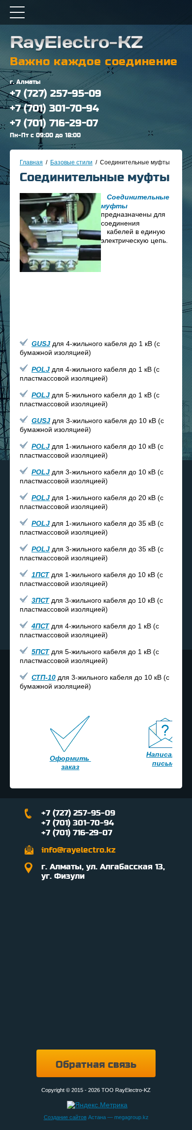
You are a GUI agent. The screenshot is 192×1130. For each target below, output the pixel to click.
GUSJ (41, 344)
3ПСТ (40, 600)
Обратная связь (96, 1065)
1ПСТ (40, 575)
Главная (31, 162)
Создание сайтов (65, 1117)
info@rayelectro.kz (78, 850)
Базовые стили (71, 162)
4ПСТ (40, 626)
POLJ (41, 369)
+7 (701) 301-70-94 (54, 109)
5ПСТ (40, 652)
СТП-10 (44, 677)
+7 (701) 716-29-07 (54, 123)
